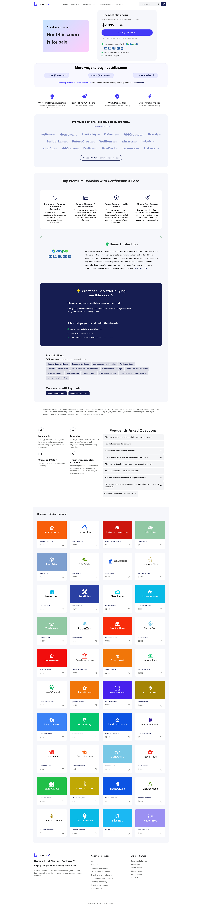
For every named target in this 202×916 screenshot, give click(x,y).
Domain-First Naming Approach (103, 878)
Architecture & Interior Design (104, 364)
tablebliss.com (143, 541)
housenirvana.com (144, 605)
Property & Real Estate (80, 364)
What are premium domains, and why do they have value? (128, 437)
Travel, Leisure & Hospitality (137, 369)
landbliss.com (44, 573)
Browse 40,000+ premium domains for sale (101, 158)
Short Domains (105, 4)
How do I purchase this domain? (118, 444)
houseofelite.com (111, 798)
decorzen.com (143, 637)
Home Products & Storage (112, 369)
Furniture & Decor (126, 364)
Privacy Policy (96, 888)
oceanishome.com (78, 766)
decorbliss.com (77, 541)
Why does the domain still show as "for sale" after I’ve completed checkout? (132, 485)
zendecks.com (110, 766)
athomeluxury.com (78, 798)
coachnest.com (110, 670)
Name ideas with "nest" (56, 393)
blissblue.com (110, 830)
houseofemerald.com (47, 701)
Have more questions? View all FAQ (119, 494)
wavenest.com (110, 573)
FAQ (92, 861)
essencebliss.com (144, 573)
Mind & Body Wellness (107, 373)
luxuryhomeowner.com (47, 829)
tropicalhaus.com (111, 637)
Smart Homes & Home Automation (85, 369)
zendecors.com (45, 637)
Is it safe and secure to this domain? (120, 451)
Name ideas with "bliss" (79, 393)
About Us (94, 865)
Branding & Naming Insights (101, 875)
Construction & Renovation (58, 369)
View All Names (137, 878)
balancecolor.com (46, 734)
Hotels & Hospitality (55, 373)
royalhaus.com (143, 766)
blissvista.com (77, 573)
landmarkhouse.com (112, 733)
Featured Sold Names (99, 868)
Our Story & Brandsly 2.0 (100, 882)
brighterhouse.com (111, 701)
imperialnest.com (144, 669)
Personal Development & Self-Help (134, 373)
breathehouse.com (46, 541)
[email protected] (109, 337)
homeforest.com (45, 798)
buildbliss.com (77, 605)
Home (93, 892)
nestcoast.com (45, 605)
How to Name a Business (100, 872)
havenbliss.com (143, 830)
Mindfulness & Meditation (57, 378)
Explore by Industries (139, 861)
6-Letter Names (136, 874)
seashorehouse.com (79, 669)
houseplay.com (77, 734)
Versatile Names (88, 4)
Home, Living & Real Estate (58, 364)
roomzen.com (77, 638)
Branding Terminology (99, 885)
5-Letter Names (136, 871)
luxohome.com (143, 702)
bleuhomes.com (110, 605)
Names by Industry (70, 4)
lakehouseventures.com (113, 541)
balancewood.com (144, 798)
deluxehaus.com (45, 670)
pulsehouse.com (78, 701)
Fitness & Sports (89, 373)
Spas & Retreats (73, 373)
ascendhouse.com (78, 830)
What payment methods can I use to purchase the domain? (129, 464)
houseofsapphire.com (145, 733)
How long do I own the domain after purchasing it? (125, 477)
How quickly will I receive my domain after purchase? (127, 457)
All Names (120, 4)
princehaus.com (45, 766)
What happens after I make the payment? (122, 471)
